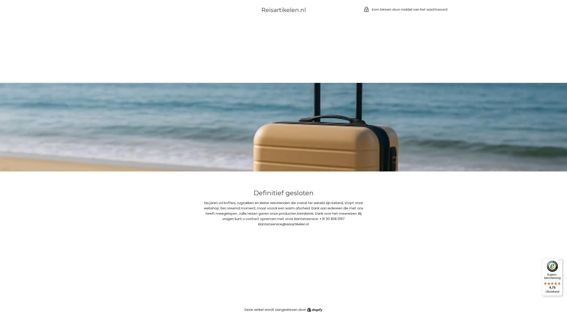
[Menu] (560, 261)
